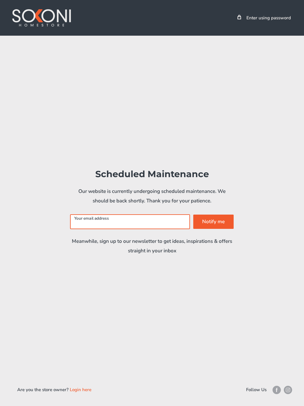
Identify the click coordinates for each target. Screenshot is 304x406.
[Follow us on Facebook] (277, 389)
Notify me (213, 221)
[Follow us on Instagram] (288, 389)
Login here (80, 390)
